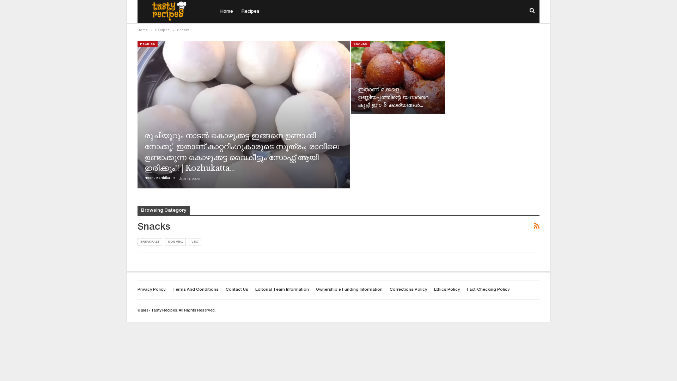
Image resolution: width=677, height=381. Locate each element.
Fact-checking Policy (488, 290)
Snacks (360, 44)
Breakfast (149, 242)
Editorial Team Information (282, 290)
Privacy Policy (151, 290)
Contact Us (237, 290)
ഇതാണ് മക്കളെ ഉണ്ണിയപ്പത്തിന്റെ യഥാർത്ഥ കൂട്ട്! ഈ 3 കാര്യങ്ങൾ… (393, 97)
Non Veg (175, 242)
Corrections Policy (408, 290)
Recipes (251, 11)
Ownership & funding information (349, 290)
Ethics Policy (447, 290)
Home (226, 11)
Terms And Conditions (195, 290)
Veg (195, 242)
